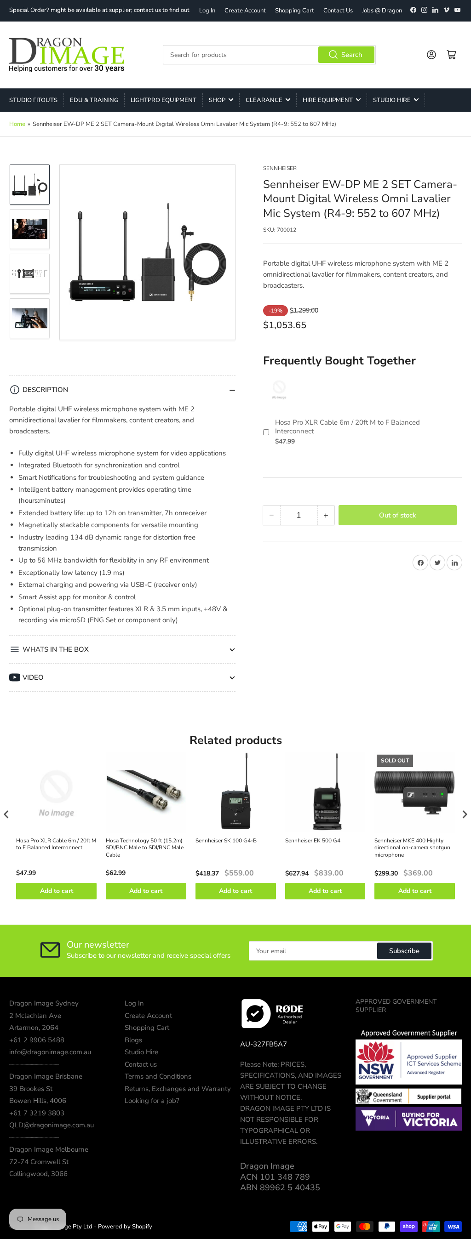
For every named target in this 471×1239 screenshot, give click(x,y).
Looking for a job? (152, 1100)
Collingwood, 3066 (38, 1173)
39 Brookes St (30, 1088)
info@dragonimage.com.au (50, 1052)
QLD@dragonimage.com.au (51, 1125)
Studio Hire (392, 100)
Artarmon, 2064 (33, 1027)
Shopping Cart (294, 10)
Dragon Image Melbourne (48, 1149)
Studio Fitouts (33, 100)
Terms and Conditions (158, 1076)
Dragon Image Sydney (44, 1003)
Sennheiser (280, 168)
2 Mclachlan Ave (35, 1015)
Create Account (245, 10)
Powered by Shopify (125, 1226)
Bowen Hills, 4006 (37, 1100)
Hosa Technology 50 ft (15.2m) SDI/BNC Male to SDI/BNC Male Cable (145, 847)
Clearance (264, 100)
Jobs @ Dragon (382, 10)
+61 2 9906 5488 (36, 1040)
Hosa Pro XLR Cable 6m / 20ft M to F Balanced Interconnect (347, 427)
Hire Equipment (328, 100)
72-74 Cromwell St (39, 1161)
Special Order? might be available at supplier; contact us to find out (99, 10)
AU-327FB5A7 (263, 1044)
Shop (217, 100)
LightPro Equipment (163, 100)
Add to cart (56, 891)
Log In (207, 10)
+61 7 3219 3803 (36, 1113)
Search (351, 54)
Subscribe (404, 950)
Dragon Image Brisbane (45, 1076)
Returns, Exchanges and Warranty (178, 1088)
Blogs (133, 1040)
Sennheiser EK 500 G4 (312, 840)
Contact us (141, 1064)
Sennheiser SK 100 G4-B (226, 840)
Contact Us (338, 10)
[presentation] (6, 814)
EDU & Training (94, 100)
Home (17, 124)
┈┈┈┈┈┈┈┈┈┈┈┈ (34, 1064)
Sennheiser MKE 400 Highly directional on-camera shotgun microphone (412, 847)
